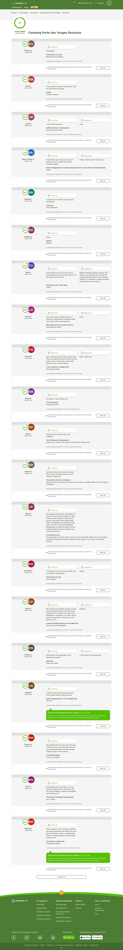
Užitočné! (103, 68)
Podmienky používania (31, 945)
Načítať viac (61, 877)
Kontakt (78, 908)
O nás (97, 904)
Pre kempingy (61, 904)
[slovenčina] (74, 3)
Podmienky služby (81, 945)
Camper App (41, 908)
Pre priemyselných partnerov (63, 913)
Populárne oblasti (43, 915)
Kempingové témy (43, 919)
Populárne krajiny (43, 911)
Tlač (96, 914)
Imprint (43, 945)
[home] (20, 900)
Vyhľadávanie (17, 7)
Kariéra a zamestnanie (99, 909)
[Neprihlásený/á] (109, 3)
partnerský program (63, 917)
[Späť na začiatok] (61, 892)
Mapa (26, 7)
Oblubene (100, 3)
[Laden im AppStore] (85, 937)
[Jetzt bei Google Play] (97, 937)
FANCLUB (40, 904)
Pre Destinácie (61, 908)
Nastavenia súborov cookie (64, 945)
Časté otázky (80, 904)
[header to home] (19, 3)
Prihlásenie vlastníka (64, 921)
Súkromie (50, 945)
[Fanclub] (34, 7)
